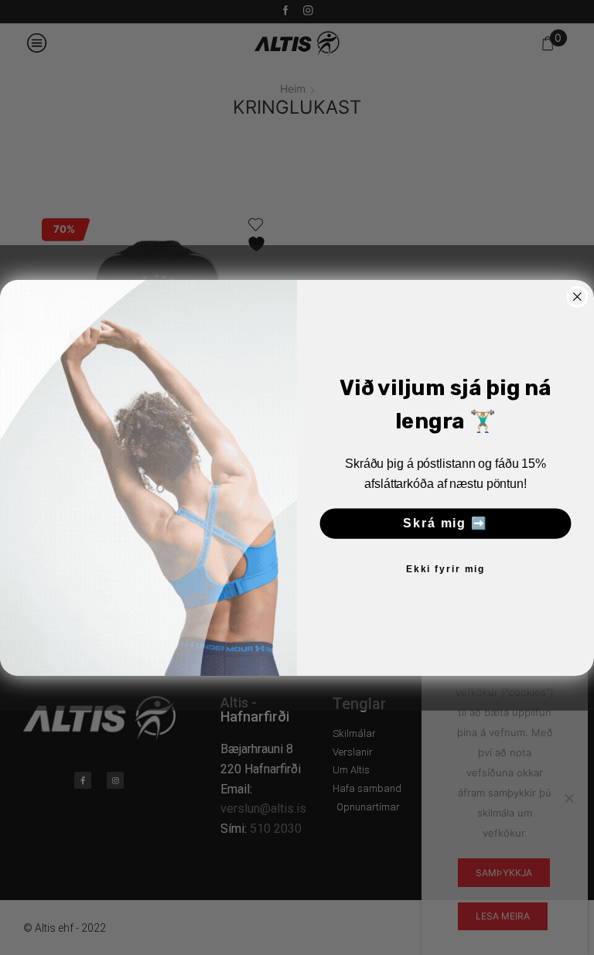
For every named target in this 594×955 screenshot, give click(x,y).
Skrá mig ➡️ (445, 523)
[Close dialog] (577, 296)
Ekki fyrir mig (445, 569)
